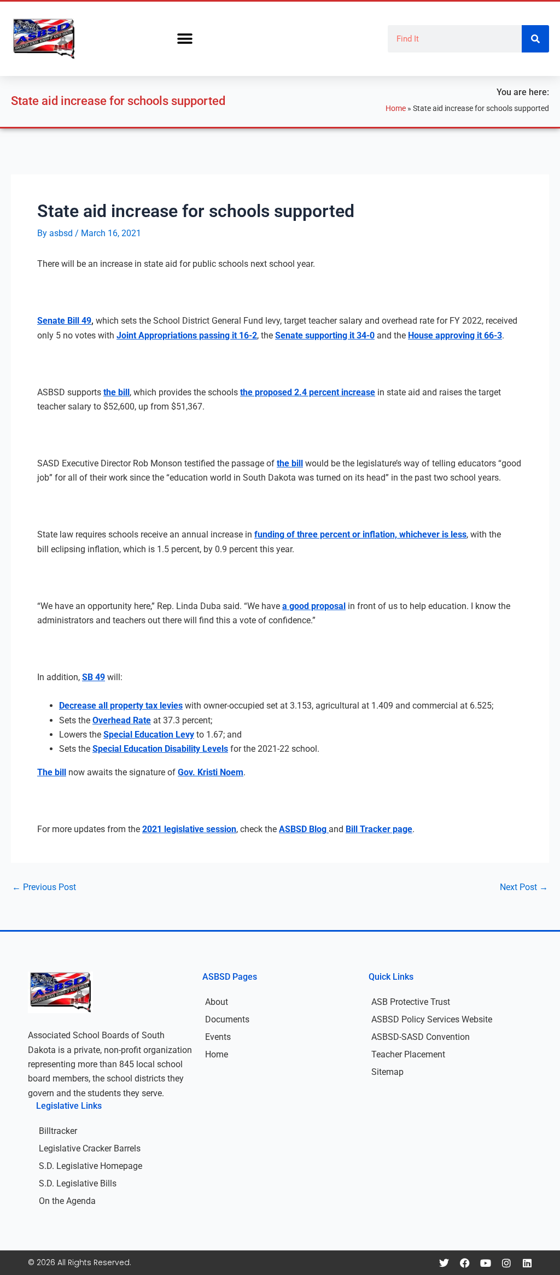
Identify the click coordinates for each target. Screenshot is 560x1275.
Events (218, 1037)
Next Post (524, 887)
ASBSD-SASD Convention (420, 1037)
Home (396, 108)
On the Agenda (67, 1201)
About (216, 1002)
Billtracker (58, 1131)
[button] (184, 39)
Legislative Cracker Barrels (90, 1148)
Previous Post (44, 887)
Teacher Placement (408, 1054)
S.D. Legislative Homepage (90, 1166)
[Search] (535, 38)
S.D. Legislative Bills (77, 1183)
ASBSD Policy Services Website (431, 1019)
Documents (227, 1019)
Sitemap (387, 1072)
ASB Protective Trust (410, 1002)
